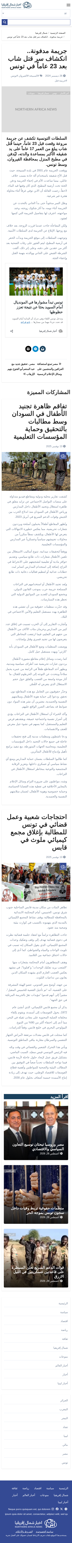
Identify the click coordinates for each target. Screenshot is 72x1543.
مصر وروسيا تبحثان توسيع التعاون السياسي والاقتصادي (38, 1146)
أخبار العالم (61, 1365)
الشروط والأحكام (24, 1531)
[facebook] (57, 1509)
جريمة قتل (60, 80)
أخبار (65, 1374)
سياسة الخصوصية (44, 1531)
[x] (61, 1509)
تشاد (65, 1427)
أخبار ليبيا (63, 1383)
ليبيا (66, 1436)
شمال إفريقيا (43, 93)
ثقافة (65, 1338)
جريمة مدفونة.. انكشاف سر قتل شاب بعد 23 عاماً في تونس (37, 58)
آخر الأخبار (64, 93)
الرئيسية (63, 1303)
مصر (65, 1453)
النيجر (64, 1418)
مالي (65, 1444)
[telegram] (66, 1509)
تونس (14, 75)
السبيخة (33, 75)
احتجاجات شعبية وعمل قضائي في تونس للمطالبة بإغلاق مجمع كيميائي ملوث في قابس (37, 832)
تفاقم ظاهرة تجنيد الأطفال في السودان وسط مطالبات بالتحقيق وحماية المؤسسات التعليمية (39, 421)
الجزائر (64, 1400)
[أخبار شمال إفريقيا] (18, 5)
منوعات (31, 93)
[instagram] (53, 1509)
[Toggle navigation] (68, 5)
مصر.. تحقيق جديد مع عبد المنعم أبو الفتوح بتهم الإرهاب (21, 369)
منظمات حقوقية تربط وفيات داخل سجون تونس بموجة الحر (37, 1210)
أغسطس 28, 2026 (49, 1153)
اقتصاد (64, 1321)
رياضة (64, 1330)
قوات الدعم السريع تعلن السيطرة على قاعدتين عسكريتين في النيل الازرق (38, 1271)
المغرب (63, 1409)
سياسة (64, 1312)
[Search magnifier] (5, 22)
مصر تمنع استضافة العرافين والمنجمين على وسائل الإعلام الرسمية (50, 369)
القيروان (23, 75)
